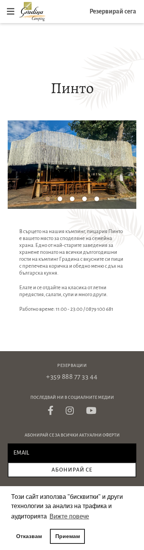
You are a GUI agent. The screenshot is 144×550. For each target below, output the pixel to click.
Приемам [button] (67, 536)
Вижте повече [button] (69, 516)
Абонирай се (72, 470)
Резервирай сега (112, 11)
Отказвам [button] (29, 536)
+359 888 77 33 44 (72, 376)
